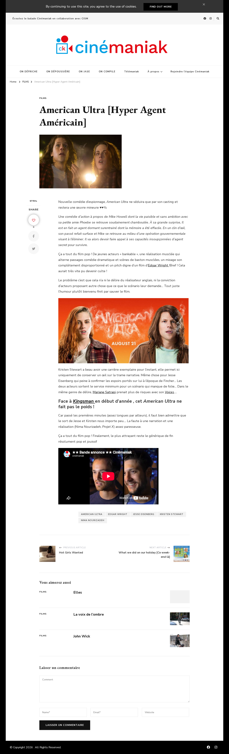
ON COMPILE (107, 71)
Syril (33, 200)
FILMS (43, 98)
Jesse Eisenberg (143, 514)
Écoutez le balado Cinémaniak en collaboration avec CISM (50, 18)
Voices (169, 392)
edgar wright (117, 514)
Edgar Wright (158, 265)
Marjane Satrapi (104, 392)
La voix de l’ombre (88, 614)
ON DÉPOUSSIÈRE (58, 71)
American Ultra (91, 514)
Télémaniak (131, 71)
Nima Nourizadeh (92, 520)
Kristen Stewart (171, 514)
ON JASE (84, 71)
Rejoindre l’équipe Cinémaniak (189, 71)
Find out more (161, 6)
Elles (77, 592)
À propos (153, 71)
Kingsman (84, 401)
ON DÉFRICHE (29, 71)
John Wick (81, 636)
